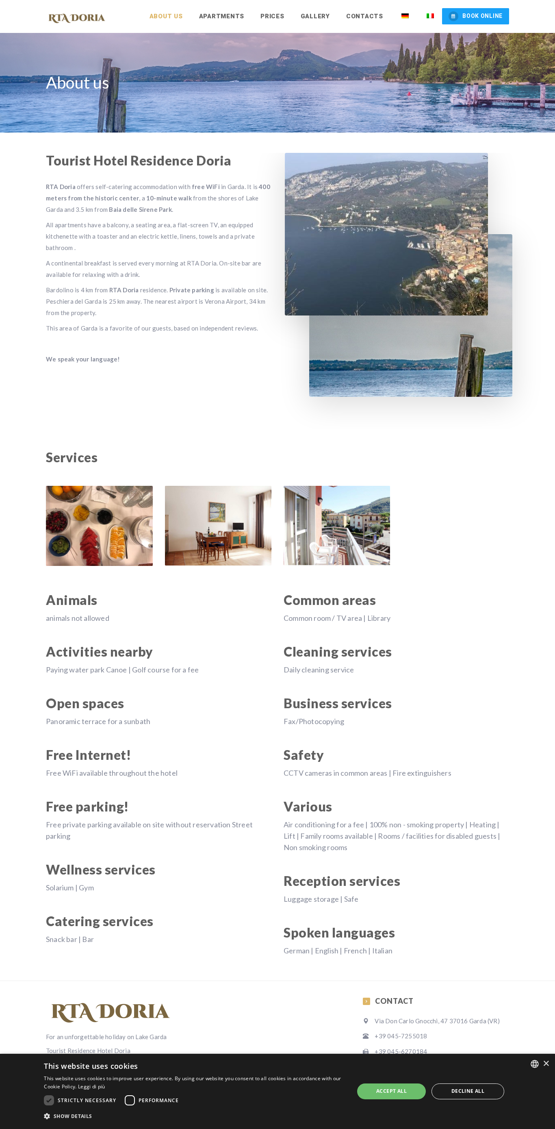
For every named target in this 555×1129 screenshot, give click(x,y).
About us (166, 16)
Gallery (315, 16)
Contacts (364, 16)
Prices (272, 16)
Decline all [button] (467, 1091)
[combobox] (535, 1064)
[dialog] (277, 1091)
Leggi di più (91, 1086)
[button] (194, 1116)
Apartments (222, 16)
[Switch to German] (404, 16)
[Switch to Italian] (429, 16)
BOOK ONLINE (482, 16)
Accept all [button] (391, 1091)
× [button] (546, 1064)
